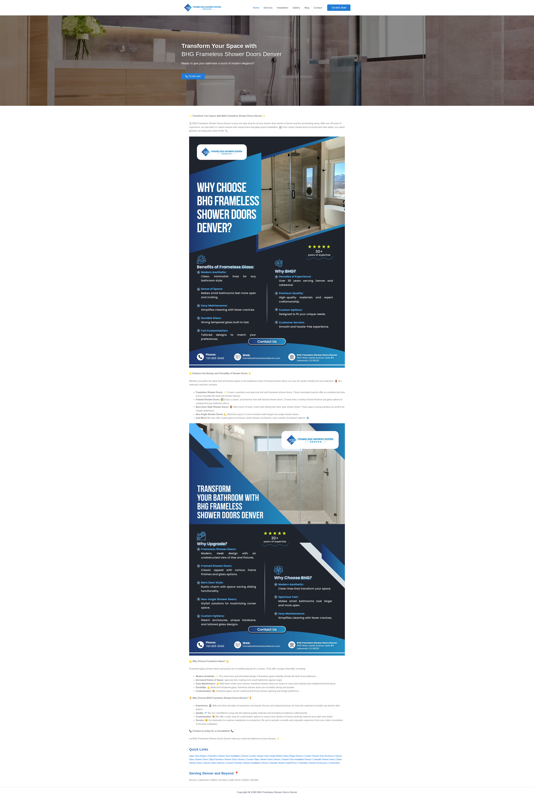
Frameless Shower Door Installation (224, 756)
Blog (307, 7)
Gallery (296, 7)
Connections (334, 763)
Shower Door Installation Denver (296, 759)
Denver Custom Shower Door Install (258, 756)
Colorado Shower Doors (324, 759)
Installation (282, 7)
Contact (318, 7)
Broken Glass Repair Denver (289, 756)
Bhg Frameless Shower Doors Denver (227, 759)
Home (256, 7)
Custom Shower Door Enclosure (319, 756)
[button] (338, 7)
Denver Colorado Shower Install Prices (279, 763)
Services (268, 7)
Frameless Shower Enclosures (313, 763)
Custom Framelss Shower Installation (243, 763)
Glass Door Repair (197, 756)
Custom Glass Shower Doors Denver (263, 759)
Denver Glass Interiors (214, 763)
